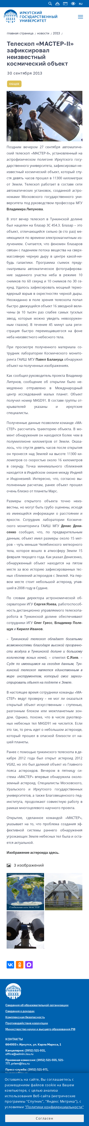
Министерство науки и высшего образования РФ (40, 1029)
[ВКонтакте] (11, 964)
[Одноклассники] (20, 964)
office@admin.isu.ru (19, 1054)
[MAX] (29, 964)
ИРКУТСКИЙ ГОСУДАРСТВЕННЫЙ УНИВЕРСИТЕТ (39, 17)
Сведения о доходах (20, 1011)
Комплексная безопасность (25, 1017)
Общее (14, 84)
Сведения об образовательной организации (37, 1005)
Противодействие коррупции (26, 1023)
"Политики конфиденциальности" (54, 1107)
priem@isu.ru (20, 1063)
